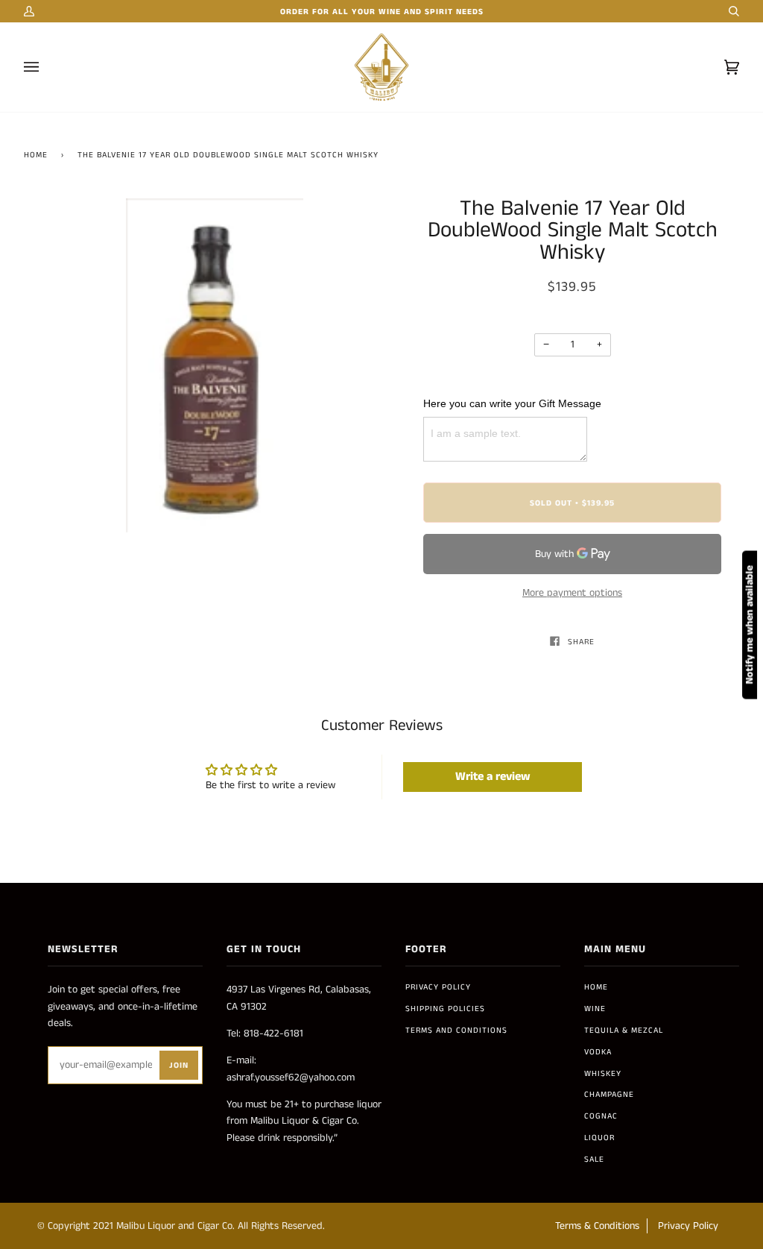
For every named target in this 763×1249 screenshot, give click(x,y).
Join (179, 1066)
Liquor (599, 1138)
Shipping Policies (445, 1009)
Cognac (601, 1116)
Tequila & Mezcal (623, 1030)
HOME (596, 987)
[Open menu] (46, 67)
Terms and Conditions (456, 1030)
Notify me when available (749, 624)
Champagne (609, 1095)
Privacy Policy (438, 987)
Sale (594, 1159)
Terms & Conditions (597, 1225)
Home (36, 155)
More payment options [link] (572, 592)
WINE (595, 1009)
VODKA (598, 1052)
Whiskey (602, 1074)
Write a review (493, 776)
